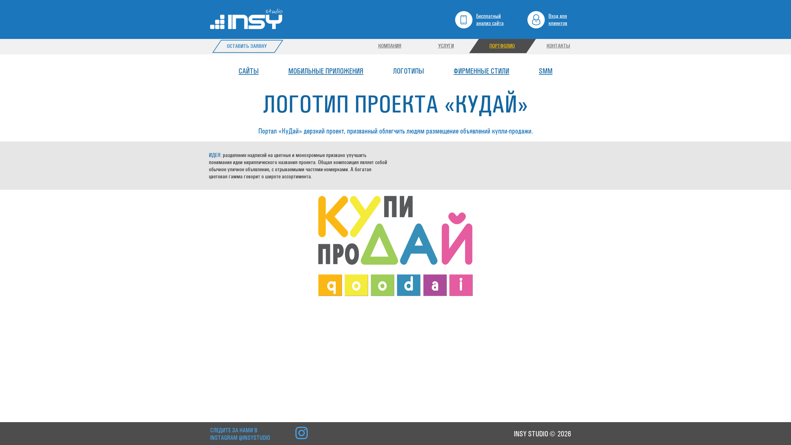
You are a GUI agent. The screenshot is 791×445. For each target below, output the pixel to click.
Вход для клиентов (557, 19)
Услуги (446, 46)
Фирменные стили (481, 71)
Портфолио (502, 46)
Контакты (558, 46)
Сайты (249, 71)
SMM (545, 71)
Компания (389, 46)
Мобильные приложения (325, 71)
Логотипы (408, 71)
